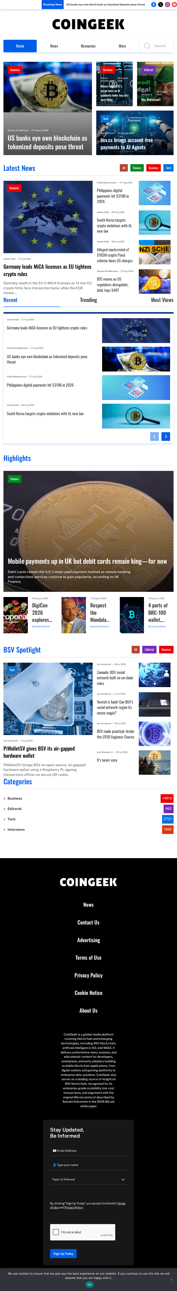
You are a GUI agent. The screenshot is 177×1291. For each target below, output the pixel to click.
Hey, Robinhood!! (151, 99)
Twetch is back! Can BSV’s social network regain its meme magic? (115, 707)
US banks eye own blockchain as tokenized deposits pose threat (105, 4)
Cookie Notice (89, 992)
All (123, 167)
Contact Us (88, 922)
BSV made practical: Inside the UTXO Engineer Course (115, 734)
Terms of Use (88, 957)
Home (20, 46)
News (54, 46)
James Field (9, 258)
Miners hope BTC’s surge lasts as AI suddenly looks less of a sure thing (114, 93)
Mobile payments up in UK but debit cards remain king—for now (87, 561)
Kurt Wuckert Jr (146, 93)
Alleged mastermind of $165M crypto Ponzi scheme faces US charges (115, 255)
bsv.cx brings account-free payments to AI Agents (127, 143)
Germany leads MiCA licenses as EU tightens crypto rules (47, 270)
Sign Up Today (63, 1254)
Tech (105, 118)
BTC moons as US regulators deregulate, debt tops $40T (112, 284)
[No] (171, 1279)
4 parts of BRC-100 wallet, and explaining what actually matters (158, 612)
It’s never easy (107, 760)
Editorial (148, 69)
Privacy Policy (88, 975)
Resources (88, 46)
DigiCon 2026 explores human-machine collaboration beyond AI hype (42, 612)
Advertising (88, 940)
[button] (154, 436)
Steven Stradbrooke (18, 130)
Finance (137, 167)
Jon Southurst (108, 133)
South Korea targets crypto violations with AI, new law (114, 225)
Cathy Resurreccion (107, 182)
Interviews (16, 829)
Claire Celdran (42, 626)
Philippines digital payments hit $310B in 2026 (113, 196)
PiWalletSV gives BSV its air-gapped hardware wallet (39, 752)
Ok (90, 1284)
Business (15, 69)
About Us (88, 1010)
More (122, 46)
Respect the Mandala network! (98, 612)
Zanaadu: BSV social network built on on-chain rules (115, 678)
